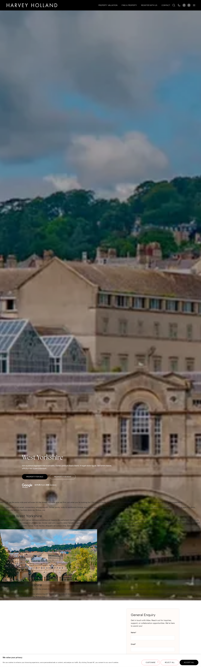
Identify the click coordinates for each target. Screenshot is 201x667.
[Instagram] (189, 5)
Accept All (189, 662)
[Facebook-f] (184, 5)
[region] (100, 660)
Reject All (170, 662)
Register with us (149, 5)
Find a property (129, 5)
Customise (150, 662)
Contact (166, 5)
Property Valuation (108, 5)
